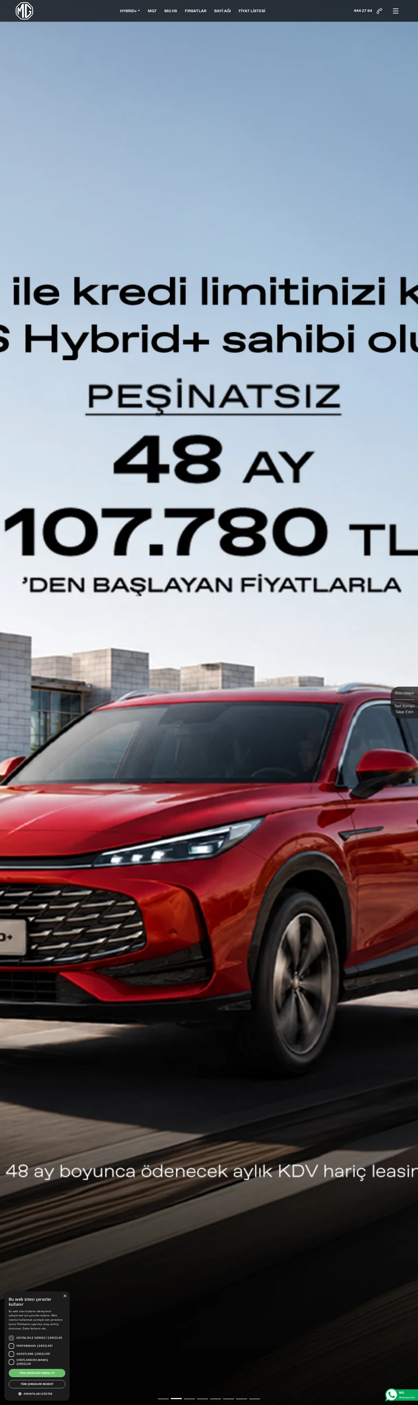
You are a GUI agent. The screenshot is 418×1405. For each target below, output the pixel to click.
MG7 (152, 10)
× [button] (64, 1296)
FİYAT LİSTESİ (252, 10)
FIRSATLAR (195, 10)
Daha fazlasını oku (34, 1328)
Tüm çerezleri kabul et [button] (37, 1373)
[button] (189, 1398)
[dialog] (37, 1346)
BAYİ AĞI (222, 10)
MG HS (170, 10)
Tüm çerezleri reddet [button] (37, 1384)
